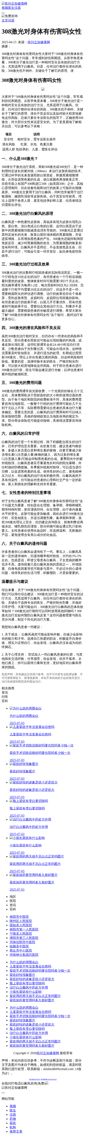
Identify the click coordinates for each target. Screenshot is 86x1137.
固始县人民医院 (21, 925)
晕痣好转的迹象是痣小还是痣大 (32, 979)
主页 (5, 20)
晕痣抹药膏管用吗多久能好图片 (32, 1000)
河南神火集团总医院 (24, 954)
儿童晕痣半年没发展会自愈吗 (30, 966)
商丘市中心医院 (21, 950)
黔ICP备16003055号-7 (35, 1079)
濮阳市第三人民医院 (24, 938)
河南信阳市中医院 (22, 942)
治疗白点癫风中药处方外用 (29, 987)
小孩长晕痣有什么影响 (26, 991)
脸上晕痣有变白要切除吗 (27, 983)
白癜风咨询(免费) (33, 1083)
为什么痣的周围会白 (24, 962)
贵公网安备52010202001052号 (49, 1079)
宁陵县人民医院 (21, 933)
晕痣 (13, 1123)
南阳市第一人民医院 (24, 929)
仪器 (17, 7)
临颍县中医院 (19, 946)
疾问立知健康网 (39, 42)
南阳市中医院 (19, 916)
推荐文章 (16, 1131)
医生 (11, 7)
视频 (5, 7)
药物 (13, 1119)
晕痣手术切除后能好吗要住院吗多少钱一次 (40, 970)
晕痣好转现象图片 (22, 975)
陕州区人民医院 (21, 921)
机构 (13, 1127)
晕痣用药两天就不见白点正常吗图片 (35, 996)
